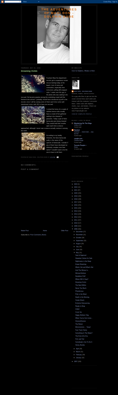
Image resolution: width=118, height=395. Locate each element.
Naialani (77, 130)
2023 (76, 184)
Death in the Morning (82, 297)
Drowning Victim (29, 71)
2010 (76, 223)
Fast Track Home (81, 330)
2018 (76, 199)
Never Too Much (80, 288)
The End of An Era (81, 336)
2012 (76, 217)
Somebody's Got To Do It (83, 342)
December (79, 231)
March (78, 352)
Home (45, 230)
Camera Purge (78, 140)
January (79, 358)
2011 (76, 220)
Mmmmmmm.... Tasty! (83, 327)
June (78, 249)
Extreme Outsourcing (82, 303)
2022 (76, 187)
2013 (76, 214)
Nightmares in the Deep (83, 261)
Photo (76, 147)
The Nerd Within (80, 285)
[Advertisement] (34, 224)
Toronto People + (80, 145)
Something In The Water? (83, 333)
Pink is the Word (80, 294)
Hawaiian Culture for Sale (83, 258)
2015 (76, 208)
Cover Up (78, 312)
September (80, 240)
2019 (76, 196)
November (79, 234)
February (79, 355)
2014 (76, 211)
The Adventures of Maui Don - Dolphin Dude (59, 13)
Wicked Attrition (80, 273)
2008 (76, 229)
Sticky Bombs (80, 345)
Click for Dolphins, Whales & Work (83, 71)
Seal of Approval (80, 255)
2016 (76, 205)
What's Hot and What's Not (84, 267)
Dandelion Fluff (80, 276)
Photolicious (79, 291)
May (77, 252)
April (77, 349)
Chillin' (77, 309)
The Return (79, 324)
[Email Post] (57, 157)
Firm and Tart (79, 339)
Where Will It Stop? (81, 279)
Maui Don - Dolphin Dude (83, 91)
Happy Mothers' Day (82, 315)
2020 (76, 193)
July (77, 246)
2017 (76, 202)
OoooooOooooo (80, 321)
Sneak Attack (79, 300)
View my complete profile (82, 114)
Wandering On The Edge (83, 123)
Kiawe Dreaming (80, 264)
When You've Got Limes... (84, 318)
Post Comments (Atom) (38, 235)
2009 (76, 226)
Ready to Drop (80, 306)
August (78, 243)
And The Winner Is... (82, 270)
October (79, 237)
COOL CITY (77, 125)
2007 (76, 361)
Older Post (64, 230)
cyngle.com (78, 138)
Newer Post (25, 230)
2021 (76, 190)
